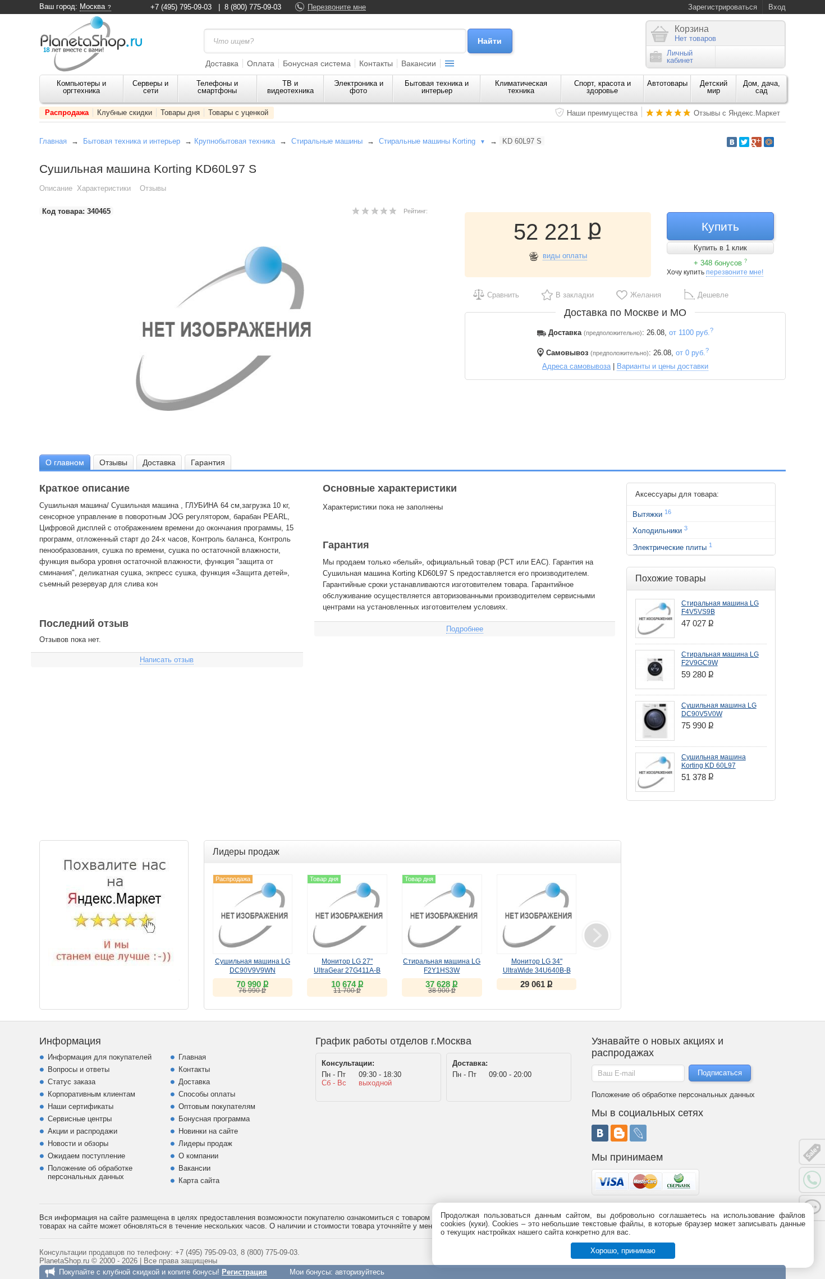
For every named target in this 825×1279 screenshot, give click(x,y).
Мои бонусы (310, 1272)
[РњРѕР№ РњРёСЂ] (769, 142)
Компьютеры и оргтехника (81, 87)
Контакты (376, 63)
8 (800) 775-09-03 (252, 7)
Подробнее (464, 629)
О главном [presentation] (64, 462)
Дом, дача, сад (761, 87)
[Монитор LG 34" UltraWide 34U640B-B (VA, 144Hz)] (537, 914)
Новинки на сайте (208, 1131)
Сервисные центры (80, 1119)
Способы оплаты (206, 1094)
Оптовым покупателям (216, 1106)
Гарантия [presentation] (208, 462)
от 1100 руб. (691, 332)
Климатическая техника (521, 87)
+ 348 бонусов (720, 263)
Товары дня (180, 112)
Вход (777, 7)
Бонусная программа (214, 1119)
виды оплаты (565, 255)
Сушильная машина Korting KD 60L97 (713, 761)
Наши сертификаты (80, 1106)
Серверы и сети (150, 87)
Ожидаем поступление (86, 1156)
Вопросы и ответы (78, 1069)
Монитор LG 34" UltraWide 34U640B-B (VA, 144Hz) (537, 970)
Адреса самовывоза (576, 366)
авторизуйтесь (359, 1272)
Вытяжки (651, 513)
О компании (198, 1156)
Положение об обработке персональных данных (90, 1172)
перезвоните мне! (734, 272)
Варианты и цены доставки (662, 366)
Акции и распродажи (82, 1131)
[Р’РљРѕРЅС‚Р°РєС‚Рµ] (732, 142)
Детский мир (713, 87)
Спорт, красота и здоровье (602, 87)
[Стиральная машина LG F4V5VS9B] (655, 618)
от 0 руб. (692, 353)
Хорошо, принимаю (623, 1250)
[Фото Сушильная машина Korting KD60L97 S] (233, 328)
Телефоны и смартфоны (217, 87)
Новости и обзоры (78, 1143)
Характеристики (104, 188)
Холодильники (660, 530)
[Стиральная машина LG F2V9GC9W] (655, 669)
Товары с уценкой (238, 112)
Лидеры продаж (205, 1143)
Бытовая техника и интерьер (437, 87)
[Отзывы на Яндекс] (114, 914)
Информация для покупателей (100, 1057)
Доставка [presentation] (159, 462)
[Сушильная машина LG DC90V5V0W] (655, 720)
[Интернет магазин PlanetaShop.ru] (95, 44)
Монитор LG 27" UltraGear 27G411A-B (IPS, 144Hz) (347, 970)
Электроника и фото (358, 87)
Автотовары (667, 83)
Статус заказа (71, 1082)
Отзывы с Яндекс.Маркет (737, 113)
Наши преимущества (602, 113)
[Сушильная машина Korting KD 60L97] (655, 772)
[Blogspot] (619, 1133)
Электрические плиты (672, 547)
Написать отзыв (167, 659)
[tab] (64, 462)
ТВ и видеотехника (290, 87)
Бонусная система (317, 63)
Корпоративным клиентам (91, 1094)
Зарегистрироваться (722, 7)
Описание (55, 188)
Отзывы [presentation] (113, 462)
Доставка (222, 63)
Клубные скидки (124, 112)
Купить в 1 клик (720, 248)
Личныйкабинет (680, 56)
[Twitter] (744, 142)
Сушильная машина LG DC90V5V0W (719, 710)
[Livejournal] (638, 1133)
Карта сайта (198, 1180)
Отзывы (153, 188)
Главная (53, 141)
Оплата (260, 63)
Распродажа (67, 112)
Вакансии (418, 63)
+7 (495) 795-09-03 (181, 7)
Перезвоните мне (337, 7)
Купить (720, 226)
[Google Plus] (756, 142)
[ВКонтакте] (600, 1133)
